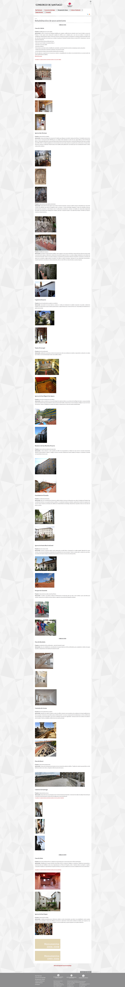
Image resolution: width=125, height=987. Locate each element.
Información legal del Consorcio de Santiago (62, 965)
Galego (87, 14)
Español (89, 14)
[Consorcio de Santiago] (83, 979)
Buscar (82, 971)
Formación (48, 12)
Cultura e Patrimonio (75, 10)
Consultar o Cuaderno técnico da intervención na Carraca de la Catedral (49, 797)
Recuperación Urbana (63, 10)
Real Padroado (38, 10)
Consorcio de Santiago (49, 10)
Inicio (36, 18)
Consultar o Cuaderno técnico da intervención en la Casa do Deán (48, 869)
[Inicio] (54, 6)
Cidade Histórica (39, 12)
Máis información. (38, 56)
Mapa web (88, 971)
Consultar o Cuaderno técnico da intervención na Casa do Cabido (48, 59)
